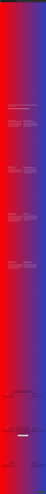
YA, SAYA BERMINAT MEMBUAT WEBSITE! (22, 435)
